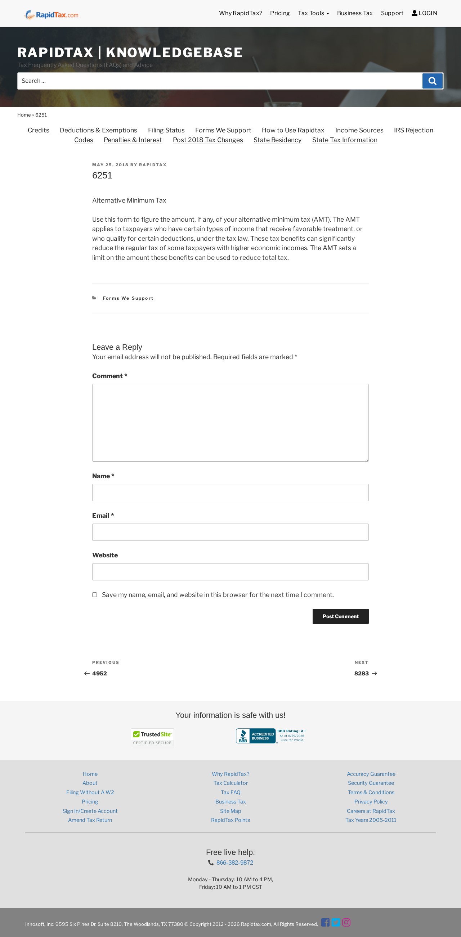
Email (103, 515)
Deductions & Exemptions (98, 130)
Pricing (280, 13)
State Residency (277, 140)
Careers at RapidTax (371, 811)
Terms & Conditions (371, 792)
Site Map (230, 811)
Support (392, 13)
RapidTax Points (230, 820)
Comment (109, 376)
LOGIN (427, 13)
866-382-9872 (234, 862)
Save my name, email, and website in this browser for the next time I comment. (218, 594)
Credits (38, 130)
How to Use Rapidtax (293, 130)
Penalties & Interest (133, 140)
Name (103, 476)
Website (105, 555)
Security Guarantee (371, 783)
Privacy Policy (371, 801)
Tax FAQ (231, 792)
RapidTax (153, 164)
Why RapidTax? (240, 13)
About (90, 783)
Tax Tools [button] (311, 13)
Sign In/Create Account (90, 811)
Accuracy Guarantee (371, 774)
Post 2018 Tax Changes (208, 140)
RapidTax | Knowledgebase (130, 52)
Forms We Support (223, 130)
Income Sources (359, 130)
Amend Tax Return (90, 820)
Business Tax (355, 13)
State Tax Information (344, 140)
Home (24, 115)
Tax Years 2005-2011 (371, 820)
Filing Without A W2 (90, 792)
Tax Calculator (231, 783)
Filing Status (166, 130)
